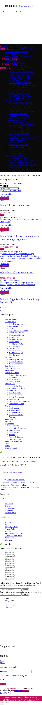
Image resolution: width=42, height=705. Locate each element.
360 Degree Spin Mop (18, 324)
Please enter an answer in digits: (13, 676)
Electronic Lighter (16, 335)
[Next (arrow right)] (3, 704)
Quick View (4, 196)
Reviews (19, 585)
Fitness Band (14, 337)
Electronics (9, 370)
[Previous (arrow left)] (1, 704)
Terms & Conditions (13, 535)
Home (2, 175)
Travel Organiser (16, 437)
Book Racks (14, 426)
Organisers (5, 33)
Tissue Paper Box (16, 404)
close (2, 310)
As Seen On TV (6, 42)
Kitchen (4, 28)
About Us (8, 522)
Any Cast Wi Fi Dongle (18, 330)
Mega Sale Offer (11, 419)
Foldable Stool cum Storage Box (17, 272)
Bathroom (5, 19)
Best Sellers (5, 14)
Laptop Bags (14, 430)
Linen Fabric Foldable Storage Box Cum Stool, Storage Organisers (21, 238)
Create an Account (21, 691)
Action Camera (15, 326)
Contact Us (9, 538)
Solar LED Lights (16, 353)
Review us (30, 585)
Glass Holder (14, 410)
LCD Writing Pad (16, 339)
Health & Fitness (7, 37)
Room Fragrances (16, 397)
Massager (13, 377)
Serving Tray (14, 399)
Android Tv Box (11, 319)
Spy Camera (14, 355)
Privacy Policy (10, 529)
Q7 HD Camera (15, 346)
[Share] (3, 702)
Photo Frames (15, 392)
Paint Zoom (14, 342)
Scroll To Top (5, 693)
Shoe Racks (14, 432)
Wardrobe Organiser (17, 439)
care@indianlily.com (16, 480)
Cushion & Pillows (17, 388)
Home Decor (5, 23)
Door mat (13, 390)
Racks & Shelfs (15, 395)
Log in (3, 684)
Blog (7, 524)
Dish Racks (14, 408)
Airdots (12, 328)
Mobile (8, 421)
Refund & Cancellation (14, 533)
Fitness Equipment (17, 375)
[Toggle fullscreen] (6, 702)
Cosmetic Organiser (17, 428)
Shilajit (8, 443)
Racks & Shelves (16, 361)
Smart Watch (14, 350)
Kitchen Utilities (16, 412)
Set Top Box (14, 348)
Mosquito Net (15, 379)
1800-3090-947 (26, 6)
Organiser (9, 510)
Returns (8, 531)
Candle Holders (15, 386)
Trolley (12, 417)
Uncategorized (11, 448)
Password (4, 671)
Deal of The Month (12, 368)
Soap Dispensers (16, 364)
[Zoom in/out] (8, 702)
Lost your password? (9, 688)
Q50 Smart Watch (16, 344)
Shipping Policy (11, 527)
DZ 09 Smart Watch (17, 333)
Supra (7, 446)
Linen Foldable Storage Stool (15, 205)
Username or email (8, 667)
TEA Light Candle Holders (20, 401)
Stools (12, 435)
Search (25, 590)
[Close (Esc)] (1, 702)
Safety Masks (14, 381)
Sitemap (8, 540)
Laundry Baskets (16, 359)
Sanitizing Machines (13, 441)
